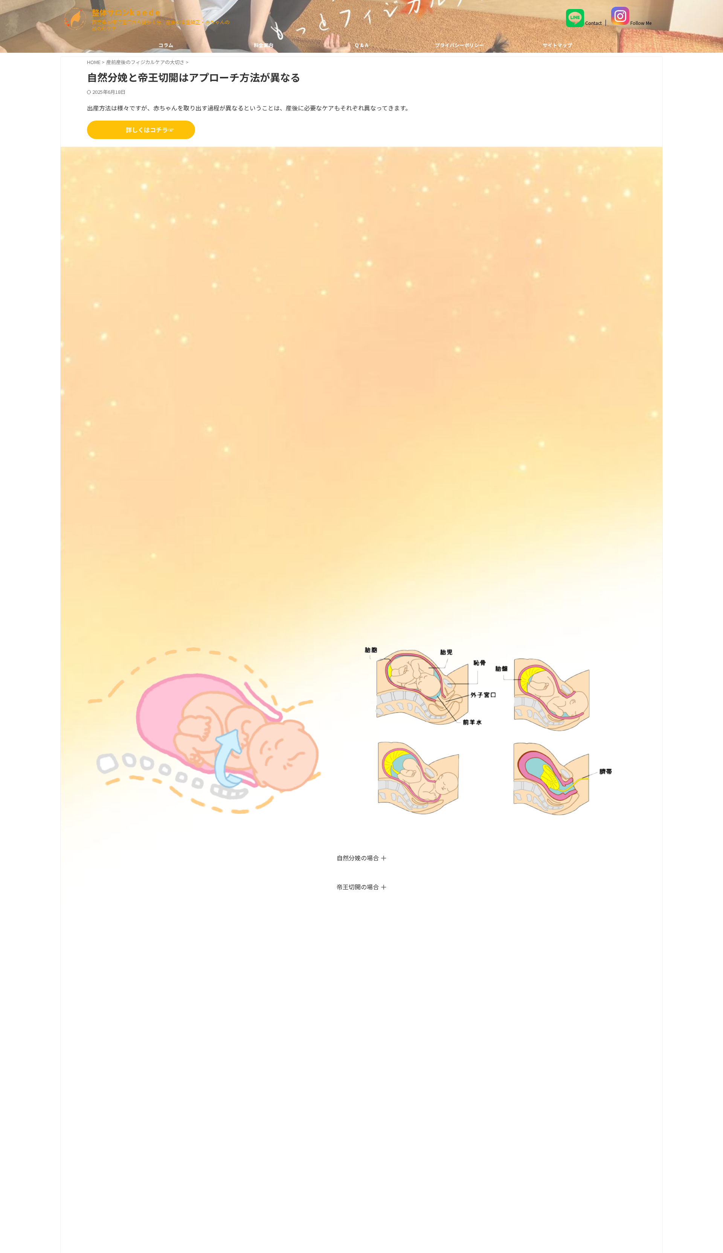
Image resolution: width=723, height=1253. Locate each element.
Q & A (361, 45)
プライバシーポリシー (459, 45)
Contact (593, 23)
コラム (166, 45)
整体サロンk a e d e (126, 12)
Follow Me (640, 23)
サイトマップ (557, 45)
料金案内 (263, 45)
